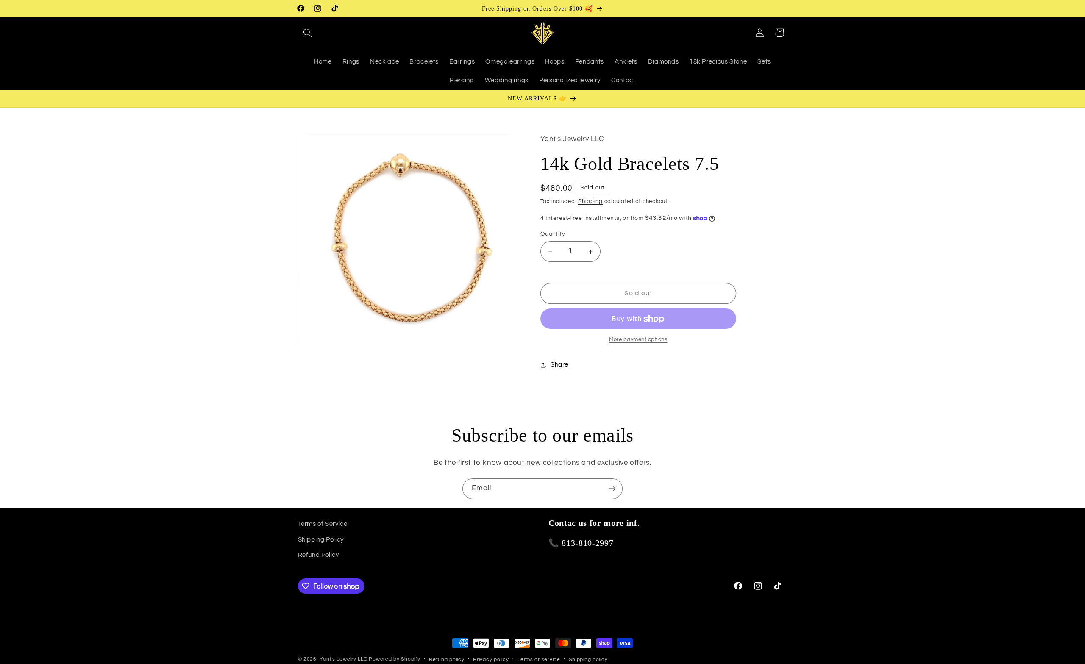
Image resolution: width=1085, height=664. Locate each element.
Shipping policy (588, 659)
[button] (307, 32)
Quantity (552, 234)
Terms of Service (323, 524)
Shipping (590, 201)
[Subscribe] (612, 488)
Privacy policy (491, 659)
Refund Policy (318, 555)
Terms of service (538, 659)
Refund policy (447, 659)
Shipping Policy (321, 539)
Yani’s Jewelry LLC (343, 659)
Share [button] (559, 365)
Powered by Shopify (394, 659)
